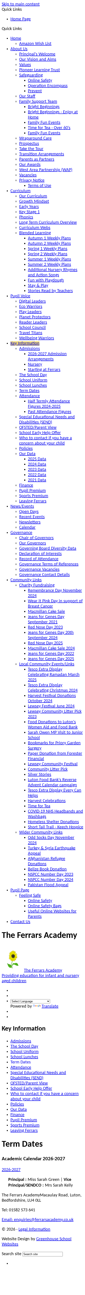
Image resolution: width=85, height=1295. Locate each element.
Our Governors (32, 543)
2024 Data (37, 464)
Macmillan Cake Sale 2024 (51, 648)
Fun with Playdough (46, 280)
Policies (26, 448)
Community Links (26, 580)
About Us (18, 49)
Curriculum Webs (34, 228)
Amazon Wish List (35, 44)
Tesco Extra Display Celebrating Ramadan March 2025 (54, 674)
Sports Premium (33, 496)
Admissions (29, 349)
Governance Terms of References (48, 564)
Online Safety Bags (44, 906)
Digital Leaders (32, 301)
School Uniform (33, 380)
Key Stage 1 (29, 212)
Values (25, 65)
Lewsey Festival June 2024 (51, 706)
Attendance (29, 396)
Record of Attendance (38, 559)
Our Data (27, 454)
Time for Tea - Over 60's (49, 128)
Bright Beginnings (44, 107)
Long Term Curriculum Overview (48, 222)
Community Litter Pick (48, 769)
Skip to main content (21, 4)
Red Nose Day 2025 (45, 643)
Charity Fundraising (36, 585)
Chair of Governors (36, 538)
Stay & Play (38, 285)
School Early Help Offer (40, 433)
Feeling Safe (30, 895)
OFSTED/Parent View (37, 427)
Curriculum (20, 191)
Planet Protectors (35, 317)
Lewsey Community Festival (53, 764)
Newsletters (30, 522)
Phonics (26, 217)
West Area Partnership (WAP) (45, 170)
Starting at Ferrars (44, 370)
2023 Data (37, 470)
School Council (32, 328)
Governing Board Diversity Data (47, 548)
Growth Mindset (34, 201)
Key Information (24, 343)
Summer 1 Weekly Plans (49, 259)
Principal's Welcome (37, 54)
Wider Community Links (41, 832)
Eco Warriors (30, 307)
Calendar (27, 527)
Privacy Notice (31, 180)
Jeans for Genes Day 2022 (51, 654)
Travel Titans (30, 333)
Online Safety (40, 80)
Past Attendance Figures (49, 412)
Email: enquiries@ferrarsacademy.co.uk (37, 1220)
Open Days (29, 512)
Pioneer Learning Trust (39, 70)
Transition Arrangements (41, 154)
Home (15, 38)
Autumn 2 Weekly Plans (49, 243)
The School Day (33, 375)
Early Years (29, 207)
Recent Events (32, 517)
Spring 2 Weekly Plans (47, 254)
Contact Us (20, 922)
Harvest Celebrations (47, 801)
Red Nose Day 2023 (45, 627)
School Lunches (33, 385)
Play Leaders (30, 312)
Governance (21, 533)
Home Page (20, 19)
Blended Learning (35, 233)
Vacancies (28, 175)
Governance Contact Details (44, 575)
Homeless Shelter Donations (53, 822)
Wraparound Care (35, 138)
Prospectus (29, 144)
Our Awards (30, 165)
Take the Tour (31, 149)
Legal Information (34, 1229)
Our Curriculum (33, 196)
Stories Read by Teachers (50, 291)
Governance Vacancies (39, 569)
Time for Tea (39, 806)
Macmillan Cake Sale (46, 611)
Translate (50, 1006)
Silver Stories (39, 774)
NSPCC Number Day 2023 (50, 874)
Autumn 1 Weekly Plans (49, 238)
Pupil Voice (20, 296)
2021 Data (37, 480)
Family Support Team (38, 101)
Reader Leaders (33, 322)
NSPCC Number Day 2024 (50, 880)
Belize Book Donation (47, 869)
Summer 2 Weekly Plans (49, 264)
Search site (11, 1254)
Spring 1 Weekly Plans (47, 249)
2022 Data (37, 475)
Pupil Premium (32, 491)
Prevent (35, 91)
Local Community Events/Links (46, 664)
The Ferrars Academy (40, 975)
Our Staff (27, 96)
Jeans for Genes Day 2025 (51, 659)
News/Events (22, 506)
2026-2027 (11, 1170)
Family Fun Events (44, 122)
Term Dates (29, 391)
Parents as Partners (36, 159)
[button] (23, 28)
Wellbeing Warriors (36, 338)
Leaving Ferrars (32, 501)
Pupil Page (19, 890)
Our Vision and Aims (37, 59)
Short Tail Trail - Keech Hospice (55, 827)
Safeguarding (31, 75)
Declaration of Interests (40, 554)
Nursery (35, 364)
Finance (26, 485)
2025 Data (37, 459)
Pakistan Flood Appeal (48, 885)
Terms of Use (39, 186)
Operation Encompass (48, 86)
